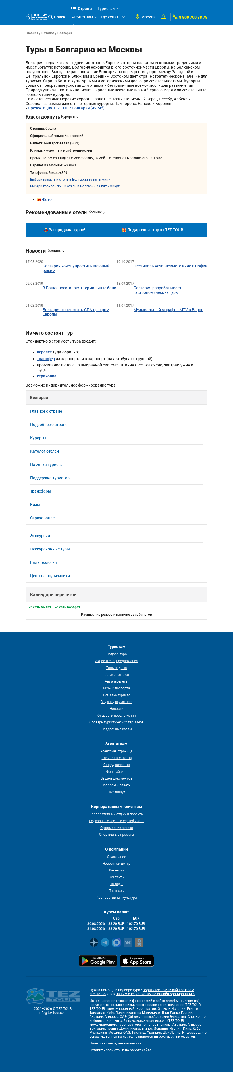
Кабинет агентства (117, 758)
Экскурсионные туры (50, 549)
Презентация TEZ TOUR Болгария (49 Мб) (66, 108)
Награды (116, 883)
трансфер (46, 358)
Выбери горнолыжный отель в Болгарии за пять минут (75, 186)
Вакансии (116, 870)
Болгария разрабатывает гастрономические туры (158, 290)
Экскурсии (40, 535)
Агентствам (82, 17)
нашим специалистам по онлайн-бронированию (155, 994)
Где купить (111, 17)
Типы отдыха (116, 667)
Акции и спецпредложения (116, 661)
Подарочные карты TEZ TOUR (155, 229)
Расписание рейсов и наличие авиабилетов (116, 614)
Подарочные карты (116, 729)
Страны (85, 8)
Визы (35, 504)
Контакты (116, 877)
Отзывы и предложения (116, 715)
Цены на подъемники (50, 575)
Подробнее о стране (48, 424)
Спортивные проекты (116, 834)
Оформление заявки (116, 827)
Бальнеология (43, 562)
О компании (116, 856)
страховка (47, 376)
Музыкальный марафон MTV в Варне (168, 309)
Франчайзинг (116, 771)
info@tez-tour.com (53, 1013)
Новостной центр (116, 863)
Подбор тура (117, 654)
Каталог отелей (44, 451)
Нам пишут (116, 792)
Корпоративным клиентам (96, 25)
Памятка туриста (46, 464)
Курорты (68, 116)
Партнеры (116, 890)
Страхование (42, 518)
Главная (32, 33)
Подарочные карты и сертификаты (116, 820)
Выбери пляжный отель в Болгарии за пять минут (71, 180)
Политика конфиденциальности (116, 1043)
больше (95, 212)
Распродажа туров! (67, 229)
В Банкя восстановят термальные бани (79, 288)
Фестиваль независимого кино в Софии (170, 266)
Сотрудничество (116, 764)
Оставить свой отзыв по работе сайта (120, 1050)
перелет (44, 351)
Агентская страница (116, 751)
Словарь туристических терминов (116, 722)
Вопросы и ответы (116, 785)
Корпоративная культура (116, 897)
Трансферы (40, 491)
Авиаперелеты (116, 681)
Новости (116, 708)
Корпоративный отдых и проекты (116, 814)
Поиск (59, 17)
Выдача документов (116, 701)
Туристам (106, 8)
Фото (47, 199)
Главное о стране (46, 411)
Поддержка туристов (50, 478)
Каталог (47, 33)
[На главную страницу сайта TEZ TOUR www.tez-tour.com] (36, 17)
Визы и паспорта (116, 688)
